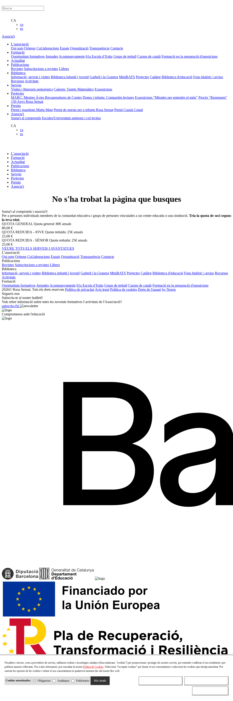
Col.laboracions (47, 48)
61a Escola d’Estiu (99, 56)
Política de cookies (123, 289)
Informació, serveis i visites (30, 77)
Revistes (17, 69)
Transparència (99, 48)
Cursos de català (149, 56)
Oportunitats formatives (28, 56)
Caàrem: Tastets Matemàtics (74, 89)
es (21, 29)
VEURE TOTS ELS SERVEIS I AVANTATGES (38, 248)
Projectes (142, 77)
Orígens (29, 48)
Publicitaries (82, 680)
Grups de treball (124, 56)
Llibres (64, 69)
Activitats (31, 81)
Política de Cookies (93, 666)
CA (13, 20)
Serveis (16, 174)
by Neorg (169, 289)
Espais (64, 48)
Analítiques (63, 680)
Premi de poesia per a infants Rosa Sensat (83, 110)
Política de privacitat (79, 289)
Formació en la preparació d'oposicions (190, 56)
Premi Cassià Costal (128, 110)
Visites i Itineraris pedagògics (32, 89)
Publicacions (20, 166)
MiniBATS (127, 77)
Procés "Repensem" (212, 97)
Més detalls (100, 680)
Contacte (116, 48)
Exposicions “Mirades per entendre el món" (166, 97)
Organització (79, 48)
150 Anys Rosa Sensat (27, 102)
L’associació (20, 154)
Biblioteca (18, 170)
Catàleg (155, 77)
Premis (16, 182)
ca (21, 24)
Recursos (17, 81)
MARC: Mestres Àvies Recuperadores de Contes (46, 97)
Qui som (17, 48)
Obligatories (44, 680)
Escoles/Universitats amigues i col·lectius (71, 118)
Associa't (8, 36)
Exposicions (103, 89)
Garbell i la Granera (104, 77)
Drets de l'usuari (149, 289)
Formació (18, 158)
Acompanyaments (72, 56)
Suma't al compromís (26, 118)
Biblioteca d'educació (177, 77)
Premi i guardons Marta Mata (32, 110)
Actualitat (18, 162)
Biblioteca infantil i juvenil (70, 77)
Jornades (52, 56)
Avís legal (102, 289)
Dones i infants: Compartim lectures (108, 97)
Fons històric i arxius (208, 77)
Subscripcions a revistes (41, 69)
